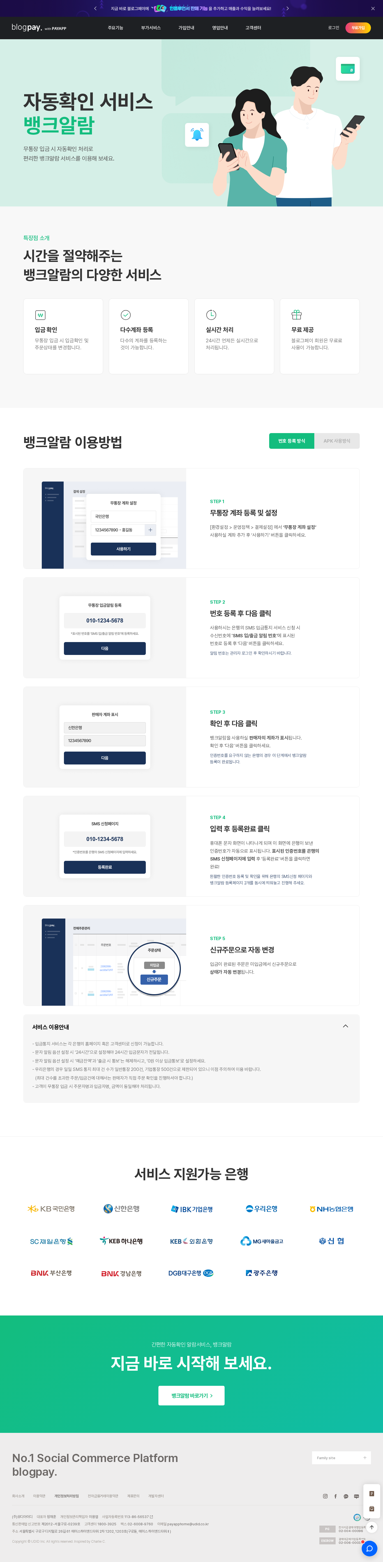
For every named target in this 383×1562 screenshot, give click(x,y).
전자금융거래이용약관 (103, 1496)
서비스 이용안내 (50, 1027)
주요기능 (115, 28)
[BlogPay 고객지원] (369, 1548)
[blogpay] (27, 28)
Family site (326, 1458)
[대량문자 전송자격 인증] (357, 1517)
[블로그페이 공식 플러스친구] (346, 1496)
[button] (287, 8)
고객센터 (253, 28)
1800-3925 (107, 1524)
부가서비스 (151, 28)
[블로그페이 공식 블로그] (356, 1496)
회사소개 (18, 1496)
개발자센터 (155, 1496)
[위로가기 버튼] (371, 1527)
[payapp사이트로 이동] (55, 28)
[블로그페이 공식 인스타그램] (325, 1496)
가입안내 (186, 28)
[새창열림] (191, 8)
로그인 (333, 27)
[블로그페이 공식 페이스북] (335, 1496)
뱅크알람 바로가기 (190, 1396)
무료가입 (358, 27)
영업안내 (220, 28)
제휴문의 (133, 1496)
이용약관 (39, 1496)
